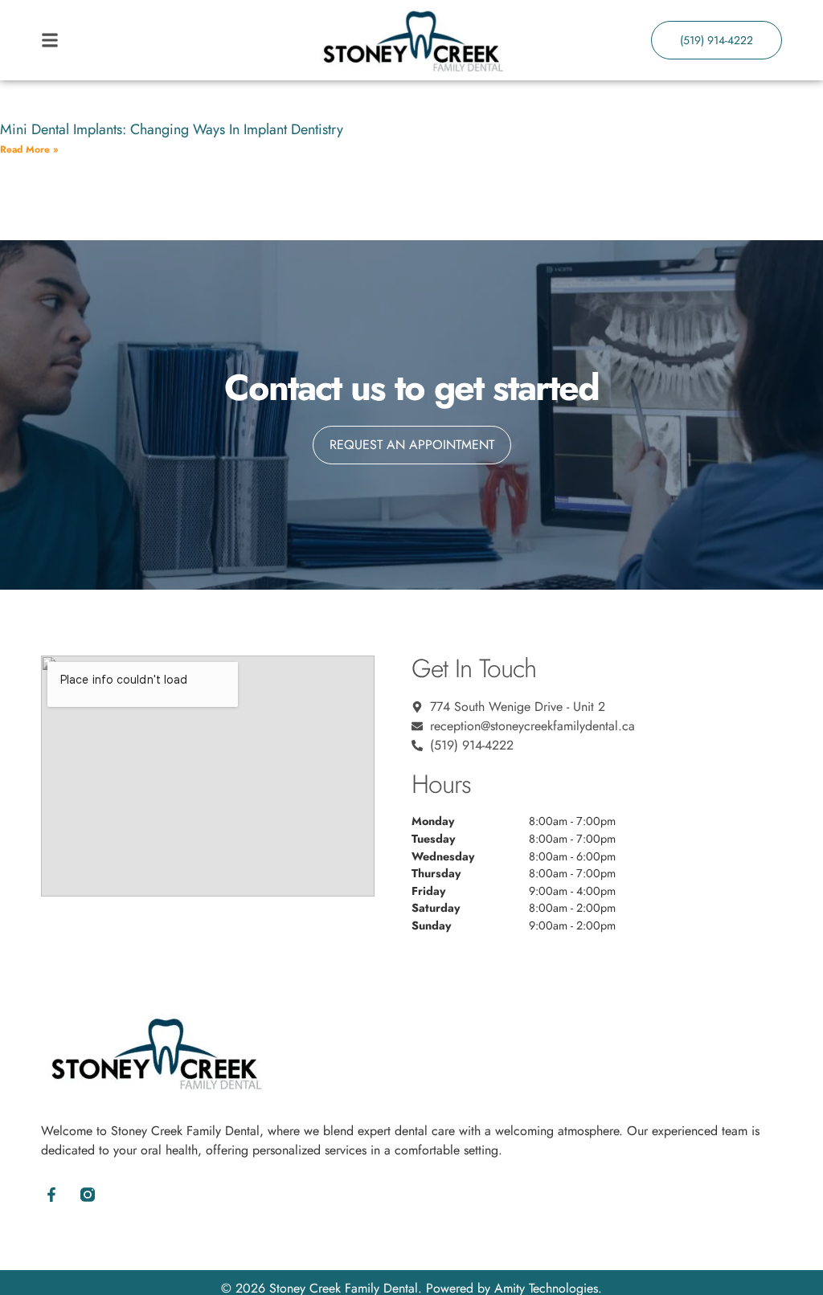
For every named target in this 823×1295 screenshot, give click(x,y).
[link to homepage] (411, 40)
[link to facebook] (51, 1194)
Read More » (29, 149)
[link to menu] (133, 40)
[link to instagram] (87, 1194)
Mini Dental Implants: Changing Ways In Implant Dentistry (171, 129)
